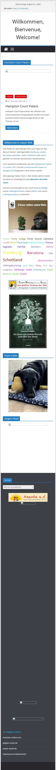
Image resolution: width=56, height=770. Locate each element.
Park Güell (22, 242)
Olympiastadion (45, 260)
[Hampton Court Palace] (27, 82)
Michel (13, 242)
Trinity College (18, 238)
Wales (38, 265)
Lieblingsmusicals (16, 191)
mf (26, 101)
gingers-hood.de (10, 743)
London (9, 96)
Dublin (23, 273)
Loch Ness (28, 265)
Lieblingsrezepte (10, 194)
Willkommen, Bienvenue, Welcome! (28, 29)
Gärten (34, 191)
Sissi (45, 265)
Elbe (51, 253)
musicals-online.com (12, 737)
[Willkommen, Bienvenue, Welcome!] (6, 49)
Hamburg (34, 152)
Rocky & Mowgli (40, 188)
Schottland (31, 155)
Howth (6, 238)
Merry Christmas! (20, 8)
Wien (18, 155)
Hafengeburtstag (12, 265)
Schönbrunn (39, 269)
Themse (49, 242)
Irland (43, 155)
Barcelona (7, 155)
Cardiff (6, 242)
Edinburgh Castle (23, 269)
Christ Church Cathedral (40, 238)
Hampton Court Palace (21, 106)
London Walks (21, 96)
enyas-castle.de (10, 748)
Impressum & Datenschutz (14, 754)
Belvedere (36, 246)
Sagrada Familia (14, 246)
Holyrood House (36, 242)
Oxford (49, 246)
